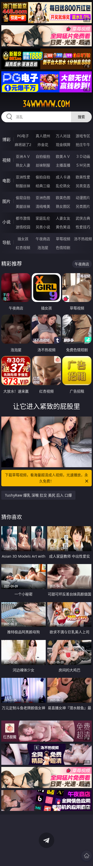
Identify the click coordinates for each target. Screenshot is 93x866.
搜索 (81, 116)
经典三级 (43, 185)
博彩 (6, 139)
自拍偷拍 (43, 156)
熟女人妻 (23, 165)
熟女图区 (63, 206)
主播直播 (63, 165)
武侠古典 (83, 218)
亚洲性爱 (23, 177)
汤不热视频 (83, 238)
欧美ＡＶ (63, 156)
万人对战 (63, 135)
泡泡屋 (42, 247)
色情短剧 (63, 247)
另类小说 (43, 226)
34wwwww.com (46, 104)
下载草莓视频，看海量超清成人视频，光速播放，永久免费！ (46, 477)
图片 (6, 201)
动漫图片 (83, 197)
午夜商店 (43, 238)
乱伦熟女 (63, 185)
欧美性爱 (83, 177)
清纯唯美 (43, 206)
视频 (6, 160)
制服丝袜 (23, 185)
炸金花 (42, 144)
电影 (6, 181)
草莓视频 (63, 238)
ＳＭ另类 (83, 165)
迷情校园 (23, 226)
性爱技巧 (83, 226)
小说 (6, 222)
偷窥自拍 (23, 197)
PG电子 (23, 135)
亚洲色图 (43, 197)
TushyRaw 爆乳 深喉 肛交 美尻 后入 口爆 (38, 495)
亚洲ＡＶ (23, 156)
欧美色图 (63, 197)
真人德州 (43, 135)
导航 (6, 242)
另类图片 (83, 206)
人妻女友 (63, 218)
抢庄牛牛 (83, 144)
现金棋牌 (63, 144)
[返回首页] (86, 856)
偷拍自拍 (43, 177)
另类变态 (83, 185)
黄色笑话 (63, 226)
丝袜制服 (43, 165)
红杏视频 (23, 247)
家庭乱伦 (43, 218)
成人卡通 (63, 177)
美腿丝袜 (23, 206)
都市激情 (23, 218)
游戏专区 (83, 135)
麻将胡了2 (23, 144)
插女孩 (23, 238)
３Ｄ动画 (83, 156)
